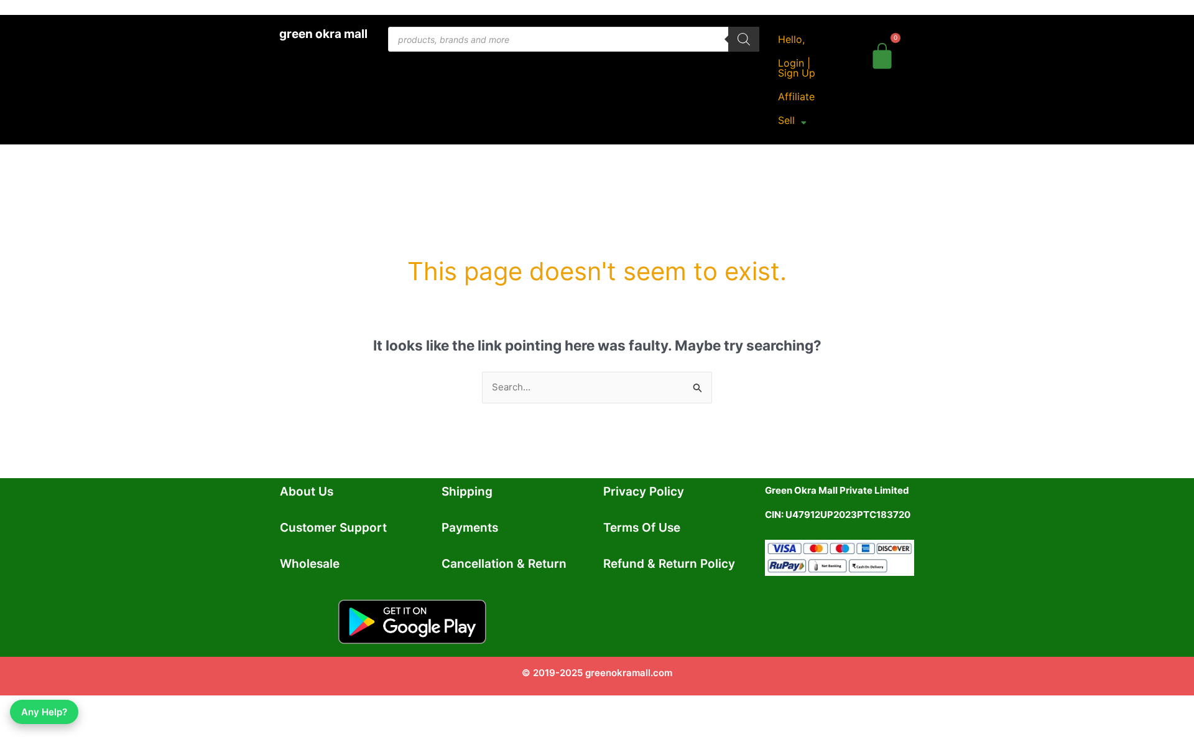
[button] (792, 120)
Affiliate (796, 96)
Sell (786, 120)
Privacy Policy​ (643, 491)
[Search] (743, 39)
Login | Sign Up (796, 68)
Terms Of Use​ (641, 527)
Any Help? (44, 712)
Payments (470, 527)
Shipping (467, 491)
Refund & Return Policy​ (669, 564)
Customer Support (333, 527)
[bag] (882, 53)
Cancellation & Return (504, 564)
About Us (306, 491)
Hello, (791, 39)
